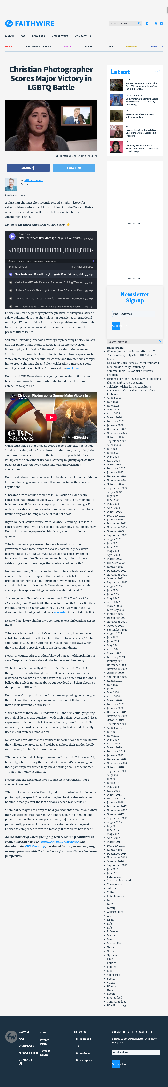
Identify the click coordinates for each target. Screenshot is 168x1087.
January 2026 (115, 425)
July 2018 (112, 778)
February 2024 (116, 515)
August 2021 (114, 633)
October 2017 (115, 814)
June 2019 (113, 735)
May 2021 (113, 645)
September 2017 (117, 818)
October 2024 (115, 484)
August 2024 (114, 492)
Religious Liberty (38, 46)
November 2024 (117, 480)
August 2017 (114, 822)
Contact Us (83, 36)
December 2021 (117, 617)
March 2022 (114, 606)
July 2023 (112, 543)
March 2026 (114, 417)
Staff (43, 1032)
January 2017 (115, 849)
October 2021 (115, 625)
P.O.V (110, 959)
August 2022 (114, 586)
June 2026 (113, 405)
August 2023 (114, 539)
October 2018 (115, 767)
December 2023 (117, 523)
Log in (111, 993)
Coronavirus (114, 884)
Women (112, 986)
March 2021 (114, 653)
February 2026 (116, 421)
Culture (111, 892)
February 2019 (116, 751)
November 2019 (117, 716)
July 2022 (112, 590)
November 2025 (117, 433)
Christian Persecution (120, 880)
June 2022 (113, 594)
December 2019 (117, 712)
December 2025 (117, 429)
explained (73, 368)
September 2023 (117, 535)
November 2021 (117, 621)
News (8, 46)
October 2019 (115, 720)
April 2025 (113, 460)
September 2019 (117, 723)
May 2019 (113, 739)
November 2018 (117, 763)
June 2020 (113, 688)
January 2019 (115, 755)
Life (110, 46)
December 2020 (117, 665)
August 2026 (114, 397)
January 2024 (115, 519)
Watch (9, 36)
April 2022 (113, 602)
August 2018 (114, 775)
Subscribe (116, 326)
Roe (109, 970)
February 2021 (116, 657)
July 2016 (112, 869)
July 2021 (112, 637)
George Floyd (115, 911)
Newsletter (60, 36)
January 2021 (115, 661)
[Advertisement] (136, 200)
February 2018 (116, 798)
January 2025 (115, 472)
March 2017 (114, 841)
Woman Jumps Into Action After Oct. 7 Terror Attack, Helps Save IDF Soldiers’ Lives (131, 355)
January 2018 (115, 802)
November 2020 (117, 668)
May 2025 (113, 456)
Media (111, 935)
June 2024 (113, 500)
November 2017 (117, 810)
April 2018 (113, 790)
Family (111, 908)
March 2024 (114, 511)
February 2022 (116, 610)
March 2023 (114, 558)
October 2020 (115, 672)
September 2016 (117, 865)
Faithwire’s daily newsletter (59, 841)
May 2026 (113, 409)
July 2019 (112, 731)
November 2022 (117, 574)
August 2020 (114, 680)
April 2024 (113, 507)
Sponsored (113, 974)
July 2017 (112, 826)
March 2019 (114, 747)
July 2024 (112, 496)
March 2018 (114, 794)
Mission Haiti (115, 943)
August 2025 (114, 444)
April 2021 (113, 649)
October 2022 (115, 578)
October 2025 (115, 437)
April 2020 (113, 696)
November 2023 (117, 527)
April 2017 (113, 837)
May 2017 (113, 834)
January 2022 (115, 613)
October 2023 (115, 531)
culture (111, 888)
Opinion (132, 46)
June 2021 (113, 641)
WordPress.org (116, 1005)
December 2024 (117, 476)
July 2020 (112, 684)
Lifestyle (112, 931)
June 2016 (113, 873)
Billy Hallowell (33, 180)
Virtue (111, 982)
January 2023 (115, 566)
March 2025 (114, 464)
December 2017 (117, 806)
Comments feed (116, 1001)
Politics (157, 46)
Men (110, 939)
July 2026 (112, 401)
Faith (68, 46)
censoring (60, 612)
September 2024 (117, 488)
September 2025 (117, 441)
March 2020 (114, 700)
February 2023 (116, 562)
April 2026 (113, 413)
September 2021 (117, 629)
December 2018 (117, 759)
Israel (89, 46)
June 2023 (113, 547)
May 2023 (113, 551)
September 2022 (117, 582)
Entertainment (116, 896)
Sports (111, 978)
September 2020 (117, 676)
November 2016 (117, 857)
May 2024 (113, 503)
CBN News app (35, 846)
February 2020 (116, 704)
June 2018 (113, 782)
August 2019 (114, 727)
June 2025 (113, 452)
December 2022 (117, 570)
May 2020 (113, 692)
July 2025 (112, 448)
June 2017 (113, 830)
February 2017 (116, 845)
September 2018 (117, 771)
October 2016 (115, 861)
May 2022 (113, 598)
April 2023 (113, 555)
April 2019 (113, 743)
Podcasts (38, 36)
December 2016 (117, 853)
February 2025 (116, 468)
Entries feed (114, 997)
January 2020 (115, 708)
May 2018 (113, 786)
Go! (23, 36)
